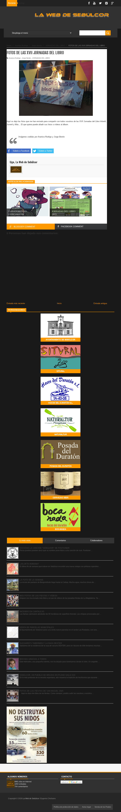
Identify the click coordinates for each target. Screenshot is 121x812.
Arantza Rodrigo (15, 58)
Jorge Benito (26, 58)
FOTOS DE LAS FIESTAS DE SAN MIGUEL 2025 (41, 691)
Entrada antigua (100, 303)
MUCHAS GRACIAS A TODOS (33, 659)
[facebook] (89, 3)
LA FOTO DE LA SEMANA (31, 580)
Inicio (59, 303)
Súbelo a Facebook (21, 151)
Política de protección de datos (66, 807)
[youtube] (94, 3)
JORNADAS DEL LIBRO (41, 58)
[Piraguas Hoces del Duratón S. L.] (60, 404)
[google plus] (112, 3)
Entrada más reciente (16, 303)
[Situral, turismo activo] (60, 372)
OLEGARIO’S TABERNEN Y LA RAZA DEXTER (41, 643)
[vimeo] (106, 3)
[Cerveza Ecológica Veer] (60, 499)
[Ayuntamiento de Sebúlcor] (60, 341)
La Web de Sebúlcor (31, 798)
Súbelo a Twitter (45, 151)
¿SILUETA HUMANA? (29, 564)
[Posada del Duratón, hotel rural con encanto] (60, 467)
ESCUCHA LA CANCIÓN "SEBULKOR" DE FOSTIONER (44, 548)
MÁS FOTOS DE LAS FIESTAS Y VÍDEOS (38, 596)
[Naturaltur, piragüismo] (60, 436)
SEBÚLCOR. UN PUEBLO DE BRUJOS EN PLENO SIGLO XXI (47, 675)
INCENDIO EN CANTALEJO (32, 611)
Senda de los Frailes (103, 807)
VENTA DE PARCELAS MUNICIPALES (37, 627)
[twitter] (100, 3)
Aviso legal (86, 807)
